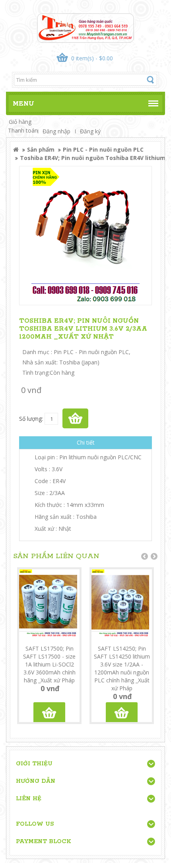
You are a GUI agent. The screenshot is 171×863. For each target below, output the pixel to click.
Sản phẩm (40, 149)
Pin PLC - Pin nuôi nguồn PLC (103, 149)
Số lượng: (31, 418)
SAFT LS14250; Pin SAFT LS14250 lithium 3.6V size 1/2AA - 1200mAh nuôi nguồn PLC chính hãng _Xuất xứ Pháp (122, 668)
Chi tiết (86, 442)
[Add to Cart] (75, 418)
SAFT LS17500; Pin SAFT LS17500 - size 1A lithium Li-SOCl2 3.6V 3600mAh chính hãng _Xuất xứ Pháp (49, 664)
